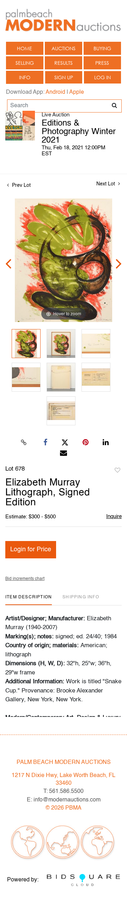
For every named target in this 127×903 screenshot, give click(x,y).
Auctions (63, 48)
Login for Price (30, 549)
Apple (76, 92)
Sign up (63, 77)
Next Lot (106, 184)
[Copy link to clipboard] (24, 442)
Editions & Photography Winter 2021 (79, 132)
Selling (25, 63)
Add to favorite (117, 470)
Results (63, 63)
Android (55, 92)
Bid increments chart (24, 579)
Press (102, 63)
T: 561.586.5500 (63, 791)
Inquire (114, 516)
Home (24, 48)
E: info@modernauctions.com (64, 800)
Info (24, 77)
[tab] (28, 600)
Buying (102, 48)
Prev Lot (21, 185)
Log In (102, 77)
